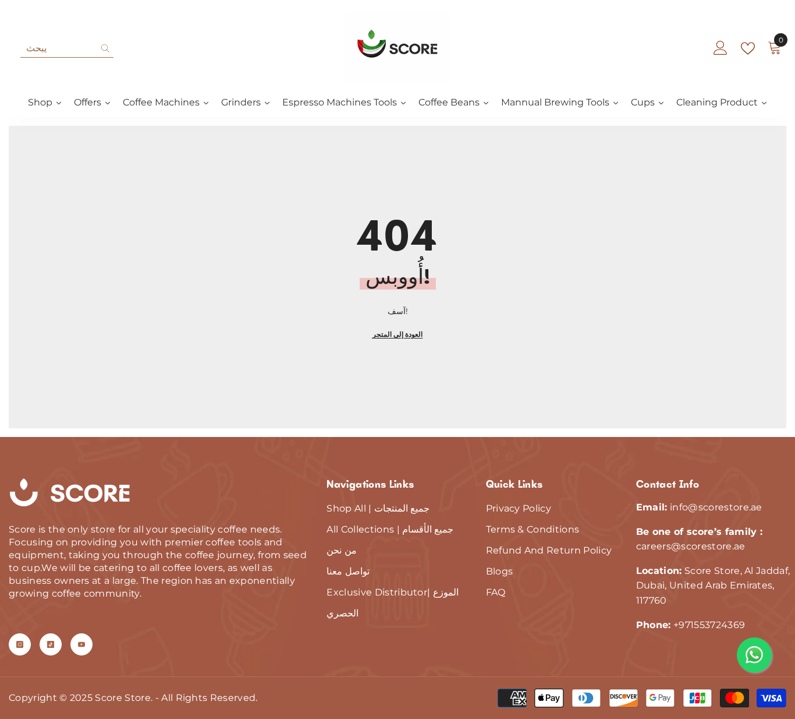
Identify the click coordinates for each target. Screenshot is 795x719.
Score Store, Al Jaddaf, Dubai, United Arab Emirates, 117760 (713, 585)
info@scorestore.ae (716, 507)
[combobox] (57, 48)
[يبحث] (66, 49)
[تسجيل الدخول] (720, 48)
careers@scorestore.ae (691, 546)
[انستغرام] (20, 644)
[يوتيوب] (81, 644)
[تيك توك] (51, 644)
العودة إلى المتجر (397, 334)
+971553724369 (709, 624)
